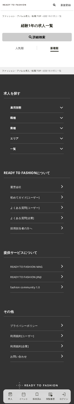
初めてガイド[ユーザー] (24, 197)
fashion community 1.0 (25, 287)
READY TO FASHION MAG (26, 267)
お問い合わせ (18, 356)
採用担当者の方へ (21, 228)
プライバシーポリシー (24, 326)
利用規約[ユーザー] (22, 336)
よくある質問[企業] (22, 218)
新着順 (54, 48)
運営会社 (15, 187)
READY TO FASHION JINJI (26, 277)
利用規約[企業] (19, 346)
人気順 (19, 48)
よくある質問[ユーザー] (24, 208)
